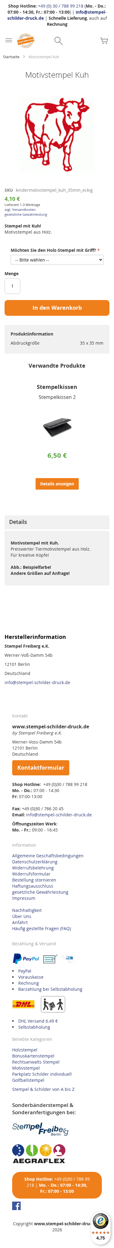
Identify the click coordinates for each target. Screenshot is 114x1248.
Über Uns (21, 916)
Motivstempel (26, 1068)
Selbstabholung (34, 1027)
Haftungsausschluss (32, 886)
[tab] (57, 522)
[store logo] (26, 40)
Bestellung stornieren (34, 880)
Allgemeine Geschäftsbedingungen (48, 855)
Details (18, 521)
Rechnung (28, 983)
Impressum (23, 898)
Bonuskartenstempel (33, 1056)
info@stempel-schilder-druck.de (37, 682)
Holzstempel (24, 1050)
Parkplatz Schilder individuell (42, 1074)
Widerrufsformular (31, 874)
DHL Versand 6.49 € (38, 1021)
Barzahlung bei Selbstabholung (50, 989)
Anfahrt (20, 922)
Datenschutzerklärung (34, 862)
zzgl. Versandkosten (20, 209)
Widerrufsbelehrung (33, 868)
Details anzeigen (57, 484)
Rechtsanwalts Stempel (36, 1062)
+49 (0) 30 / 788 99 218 (60, 6)
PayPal (24, 971)
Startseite (11, 56)
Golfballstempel (28, 1080)
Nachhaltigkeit (27, 910)
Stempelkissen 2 (57, 397)
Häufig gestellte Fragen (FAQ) (41, 928)
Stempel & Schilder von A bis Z (43, 1089)
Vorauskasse (30, 977)
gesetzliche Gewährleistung (26, 214)
